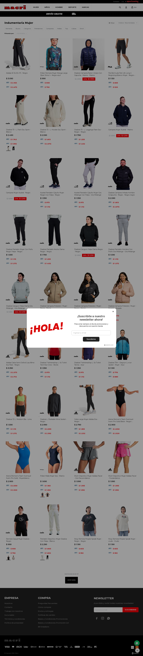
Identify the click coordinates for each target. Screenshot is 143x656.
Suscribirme (91, 339)
